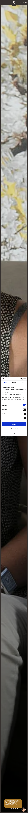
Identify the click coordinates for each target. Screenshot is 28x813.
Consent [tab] (5, 382)
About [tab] (22, 382)
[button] (2, 2)
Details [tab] (14, 382)
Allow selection (14, 428)
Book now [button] (24, 2)
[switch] (24, 410)
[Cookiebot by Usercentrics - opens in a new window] (20, 379)
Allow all (14, 424)
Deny (14, 433)
